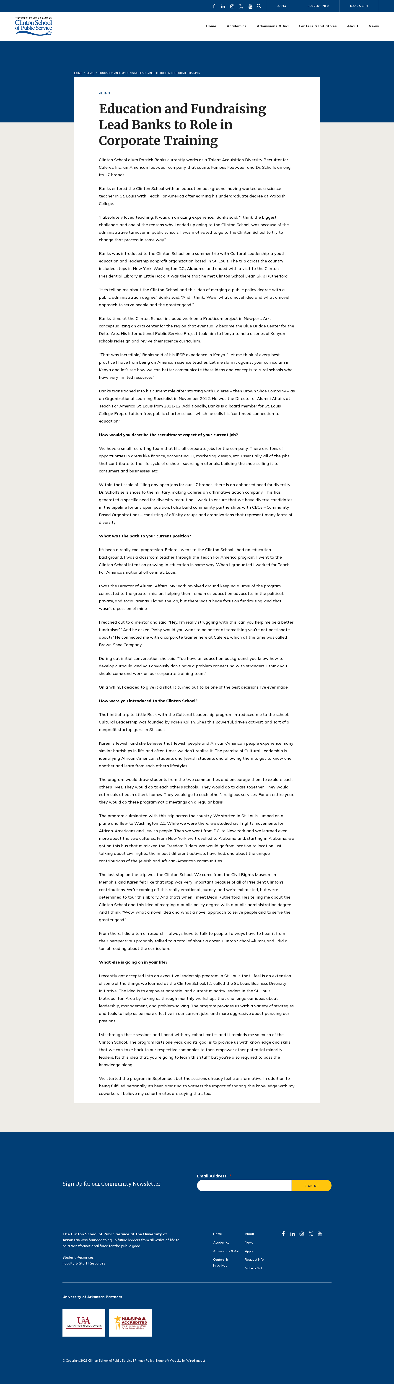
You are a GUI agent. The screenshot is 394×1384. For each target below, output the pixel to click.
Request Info (318, 6)
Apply (281, 6)
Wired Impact (195, 1360)
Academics (236, 26)
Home (211, 26)
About (352, 26)
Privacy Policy (144, 1360)
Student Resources (78, 1257)
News (374, 26)
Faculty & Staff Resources (83, 1263)
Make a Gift (359, 6)
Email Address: (214, 1176)
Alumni (105, 93)
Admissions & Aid (272, 26)
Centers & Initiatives (318, 26)
